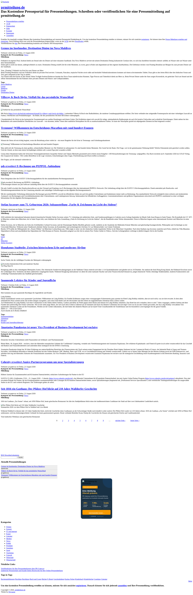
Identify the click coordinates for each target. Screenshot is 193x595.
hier (16, 43)
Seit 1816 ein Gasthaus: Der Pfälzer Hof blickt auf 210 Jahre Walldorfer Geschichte (49, 388)
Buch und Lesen (35, 579)
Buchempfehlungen (8, 579)
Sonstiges (9, 548)
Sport (8, 550)
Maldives (4, 88)
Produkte (9, 546)
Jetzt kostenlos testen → (96, 513)
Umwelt (9, 555)
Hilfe (8, 28)
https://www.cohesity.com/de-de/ (60, 378)
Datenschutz (10, 26)
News (26, 55)
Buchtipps (25, 579)
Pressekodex (79, 41)
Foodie (3, 90)
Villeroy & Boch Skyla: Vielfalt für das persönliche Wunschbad (37, 97)
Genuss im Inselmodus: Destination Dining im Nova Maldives (36, 48)
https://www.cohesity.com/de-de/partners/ (159, 378)
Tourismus (10, 553)
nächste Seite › (120, 420)
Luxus (3, 86)
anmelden (122, 585)
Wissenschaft (10, 560)
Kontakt (9, 31)
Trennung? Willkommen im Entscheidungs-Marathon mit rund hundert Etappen (47, 127)
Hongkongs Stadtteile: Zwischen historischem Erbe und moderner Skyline (43, 247)
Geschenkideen (58, 579)
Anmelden (10, 36)
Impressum (10, 33)
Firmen (8, 527)
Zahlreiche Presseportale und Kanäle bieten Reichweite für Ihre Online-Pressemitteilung (32, 571)
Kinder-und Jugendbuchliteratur (12, 322)
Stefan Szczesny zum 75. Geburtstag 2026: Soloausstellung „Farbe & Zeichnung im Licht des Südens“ (59, 204)
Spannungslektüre (7, 316)
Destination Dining (7, 92)
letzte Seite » (134, 420)
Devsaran (11, 592)
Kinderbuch (79, 579)
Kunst (8, 534)
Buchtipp (18, 579)
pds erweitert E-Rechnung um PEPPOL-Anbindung (30, 166)
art (2, 239)
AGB (8, 24)
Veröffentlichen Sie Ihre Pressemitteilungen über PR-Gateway (22, 569)
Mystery (4, 320)
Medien (9, 539)
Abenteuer (4, 318)
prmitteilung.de (13, 7)
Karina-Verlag (70, 579)
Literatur (27, 287)
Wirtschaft (9, 557)
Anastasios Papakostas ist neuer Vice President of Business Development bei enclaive (49, 327)
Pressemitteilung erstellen (15, 21)
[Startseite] (5, 2)
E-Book (50, 579)
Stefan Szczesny (6, 243)
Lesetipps (97, 579)
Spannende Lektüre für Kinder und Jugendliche (28, 280)
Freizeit (9, 529)
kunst (3, 237)
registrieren (145, 39)
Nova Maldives (6, 84)
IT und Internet (11, 531)
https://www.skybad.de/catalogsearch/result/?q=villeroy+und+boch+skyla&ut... (37, 113)
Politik (8, 543)
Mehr (190, 581)
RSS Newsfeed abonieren (10, 455)
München (4, 241)
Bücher (44, 579)
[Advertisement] (68, 438)
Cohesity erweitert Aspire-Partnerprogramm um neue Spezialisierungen (42, 362)
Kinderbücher (89, 579)
